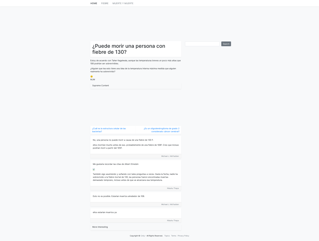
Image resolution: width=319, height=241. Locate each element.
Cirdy (143, 236)
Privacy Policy (183, 236)
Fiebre (105, 3)
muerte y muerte (123, 3)
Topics (167, 236)
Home (93, 3)
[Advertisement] (159, 23)
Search (226, 44)
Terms (173, 236)
